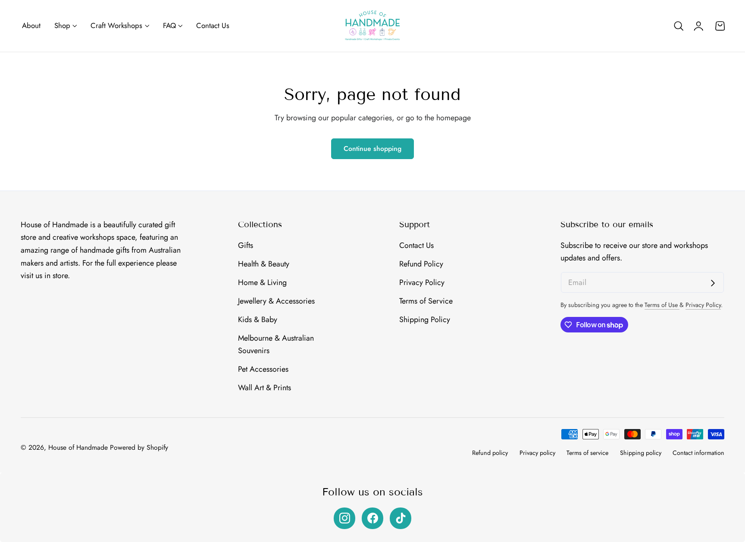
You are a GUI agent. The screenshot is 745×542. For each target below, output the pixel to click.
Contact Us (416, 245)
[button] (678, 25)
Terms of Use (662, 305)
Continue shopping (372, 149)
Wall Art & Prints (264, 387)
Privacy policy (537, 452)
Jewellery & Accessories (276, 300)
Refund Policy (421, 263)
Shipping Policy (424, 319)
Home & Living (262, 282)
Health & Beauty (263, 263)
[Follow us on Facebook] (372, 518)
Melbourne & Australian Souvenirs (276, 344)
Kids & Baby (257, 319)
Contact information (698, 452)
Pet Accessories (263, 369)
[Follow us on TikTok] (400, 518)
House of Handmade (78, 447)
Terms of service (587, 452)
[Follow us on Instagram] (344, 518)
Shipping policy (640, 452)
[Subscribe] (712, 283)
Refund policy (490, 452)
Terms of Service (426, 300)
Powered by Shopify (139, 447)
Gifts (245, 245)
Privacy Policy (421, 282)
